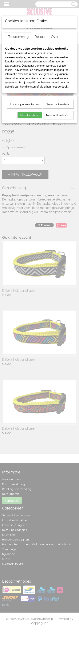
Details (40, 37)
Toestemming (18, 37)
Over (55, 37)
